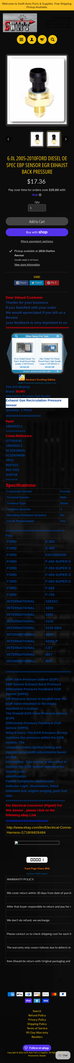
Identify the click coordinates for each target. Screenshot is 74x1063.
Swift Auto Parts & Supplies (36, 1052)
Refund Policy (37, 1015)
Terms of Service (37, 1028)
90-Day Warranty (37, 1032)
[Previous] (8, 139)
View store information (27, 264)
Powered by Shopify (37, 1055)
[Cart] (42, 39)
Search (37, 1011)
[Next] (65, 139)
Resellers (37, 1036)
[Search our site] (52, 39)
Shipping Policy (37, 1023)
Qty (37, 202)
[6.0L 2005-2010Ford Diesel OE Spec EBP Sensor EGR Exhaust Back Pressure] (53, 139)
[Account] (31, 39)
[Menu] (21, 39)
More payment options (37, 241)
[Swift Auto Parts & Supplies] (20, 22)
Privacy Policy (37, 1019)
